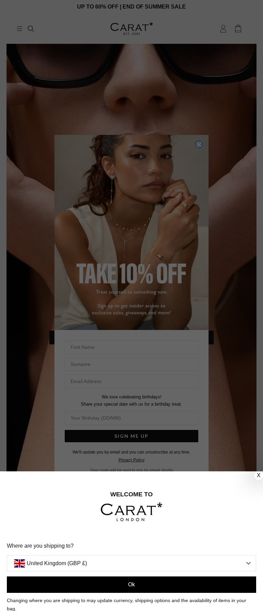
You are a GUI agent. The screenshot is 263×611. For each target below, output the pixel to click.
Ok (131, 584)
